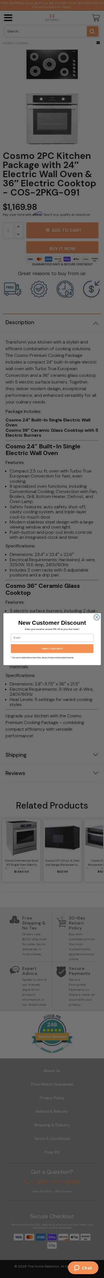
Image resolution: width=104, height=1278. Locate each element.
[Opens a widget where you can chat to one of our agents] (83, 1268)
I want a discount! (52, 648)
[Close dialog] (97, 617)
